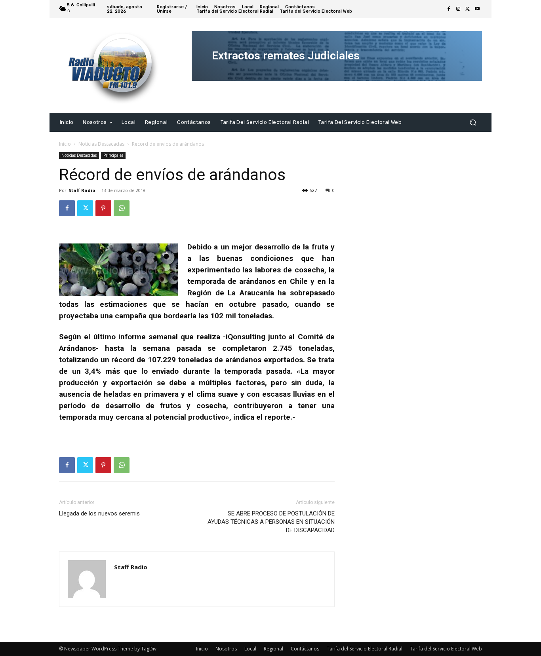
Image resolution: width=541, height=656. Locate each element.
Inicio (65, 144)
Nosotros (226, 648)
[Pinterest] (103, 208)
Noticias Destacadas (101, 144)
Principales (113, 155)
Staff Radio (82, 190)
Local (250, 648)
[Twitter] (467, 9)
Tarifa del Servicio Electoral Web (446, 648)
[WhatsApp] (122, 208)
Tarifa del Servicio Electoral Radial (364, 648)
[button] (472, 122)
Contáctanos (305, 648)
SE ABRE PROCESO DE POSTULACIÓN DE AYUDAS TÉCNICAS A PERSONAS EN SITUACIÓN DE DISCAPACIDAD (271, 522)
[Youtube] (477, 9)
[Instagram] (458, 9)
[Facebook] (448, 9)
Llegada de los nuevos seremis (99, 513)
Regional (273, 648)
